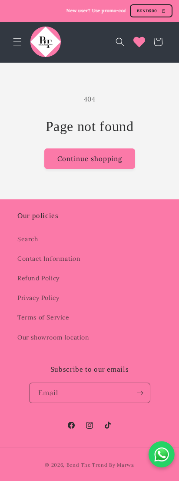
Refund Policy (38, 278)
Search (27, 239)
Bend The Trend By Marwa (100, 465)
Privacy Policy (38, 298)
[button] (17, 41)
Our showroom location (53, 337)
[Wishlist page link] (139, 42)
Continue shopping (89, 159)
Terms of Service (43, 317)
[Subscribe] (140, 393)
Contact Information (48, 258)
